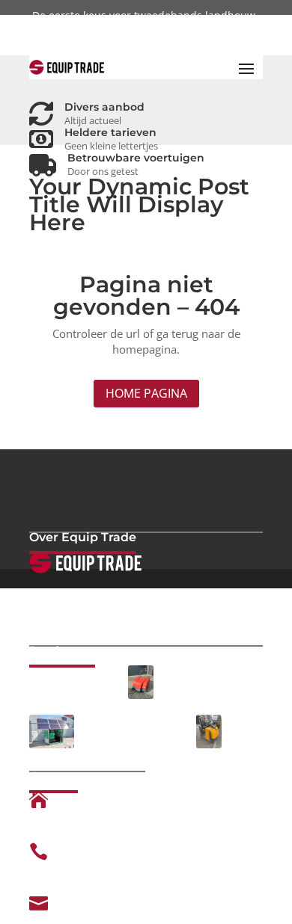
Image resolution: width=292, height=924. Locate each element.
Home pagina (146, 393)
